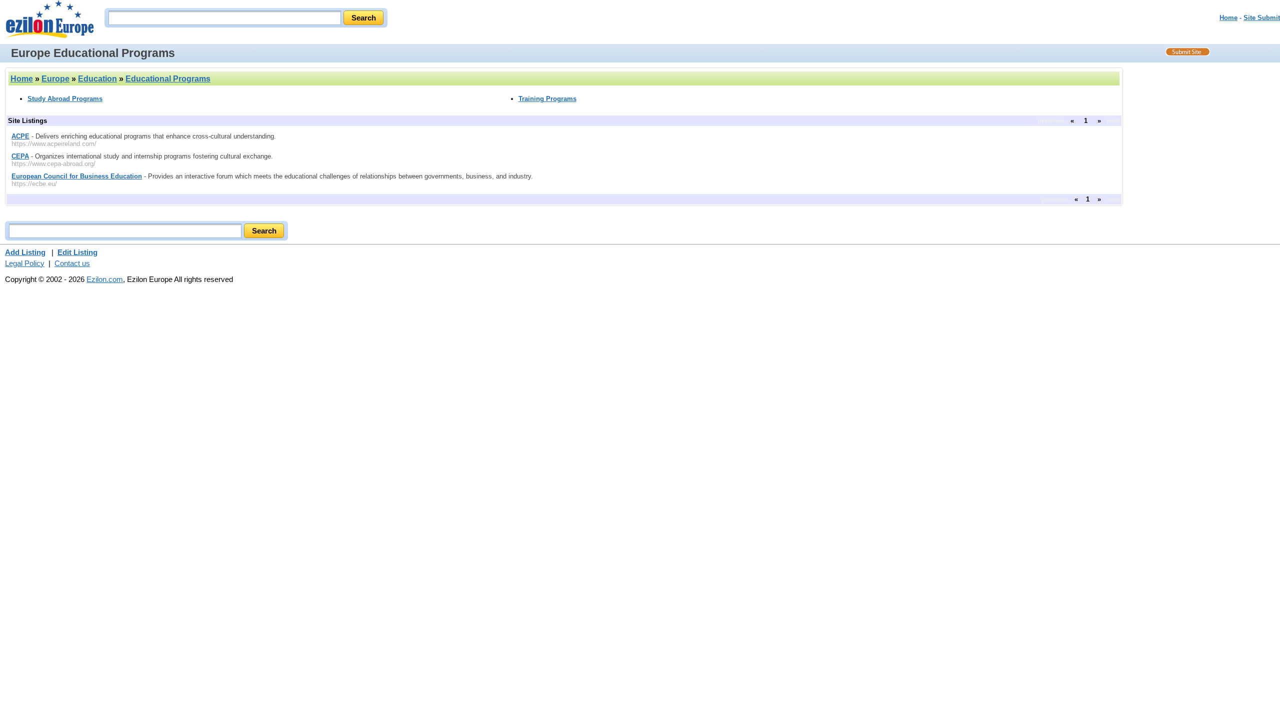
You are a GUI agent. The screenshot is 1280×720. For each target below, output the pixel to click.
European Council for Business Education (77, 176)
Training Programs (547, 98)
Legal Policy (24, 263)
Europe (56, 78)
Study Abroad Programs (65, 98)
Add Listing (25, 252)
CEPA (20, 156)
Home (1229, 18)
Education (97, 78)
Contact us (72, 263)
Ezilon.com (104, 279)
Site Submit (1262, 18)
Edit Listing (78, 252)
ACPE (21, 136)
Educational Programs (168, 78)
